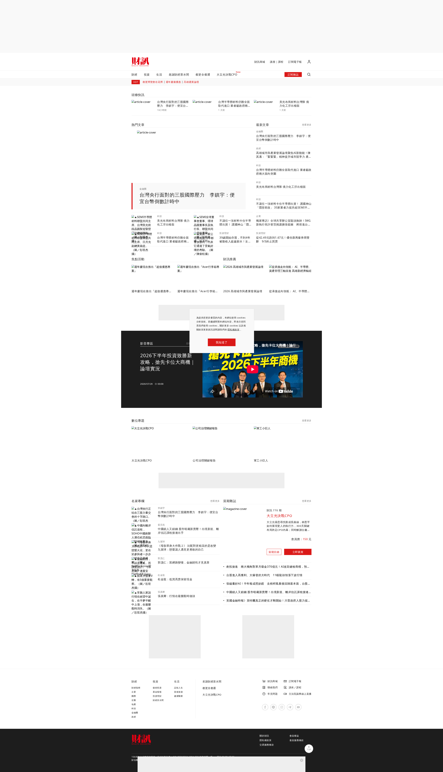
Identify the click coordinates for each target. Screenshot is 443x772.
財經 (134, 74)
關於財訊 (264, 735)
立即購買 (297, 552)
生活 (159, 74)
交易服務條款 (267, 744)
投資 (147, 74)
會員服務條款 (297, 740)
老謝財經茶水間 (179, 74)
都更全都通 (203, 74)
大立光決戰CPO (212, 694)
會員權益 (294, 735)
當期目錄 (274, 552)
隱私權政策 (233, 329)
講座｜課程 (276, 61)
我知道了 (221, 342)
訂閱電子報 (295, 61)
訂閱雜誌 (293, 74)
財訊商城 (259, 61)
